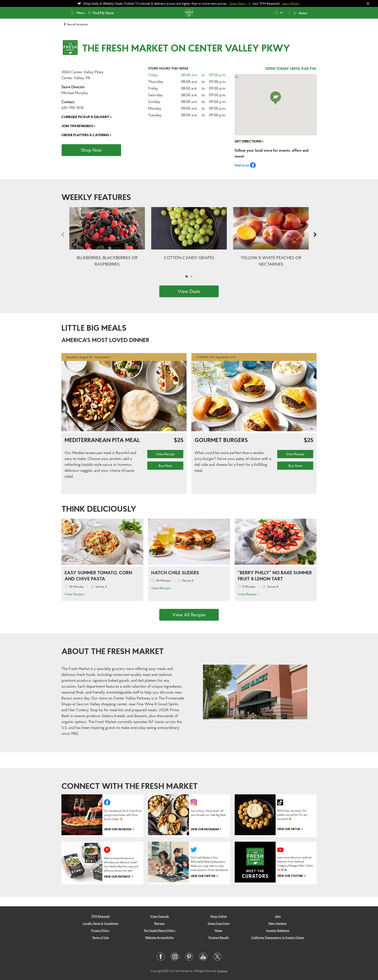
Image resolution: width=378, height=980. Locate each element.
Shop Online (218, 916)
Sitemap (222, 971)
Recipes (159, 923)
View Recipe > (75, 594)
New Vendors (278, 923)
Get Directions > (249, 141)
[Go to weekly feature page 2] (191, 276)
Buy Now (165, 465)
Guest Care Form (219, 923)
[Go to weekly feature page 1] (186, 276)
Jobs (278, 916)
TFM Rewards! (100, 916)
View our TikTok (288, 829)
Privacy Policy (100, 930)
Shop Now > (238, 3)
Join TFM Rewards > (78, 126)
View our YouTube (290, 875)
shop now (91, 150)
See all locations (77, 24)
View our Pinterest (117, 876)
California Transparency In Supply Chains (277, 937)
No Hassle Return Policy (159, 930)
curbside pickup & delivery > (86, 117)
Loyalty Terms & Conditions (100, 923)
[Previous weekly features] (63, 235)
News (218, 930)
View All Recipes (189, 615)
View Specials (159, 916)
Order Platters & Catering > (86, 135)
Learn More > (291, 3)
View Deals (189, 291)
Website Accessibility (159, 937)
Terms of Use (100, 937)
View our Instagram (205, 829)
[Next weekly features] (314, 235)
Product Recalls (218, 937)
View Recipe (165, 454)
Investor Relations (277, 930)
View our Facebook (118, 829)
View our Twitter (203, 876)
